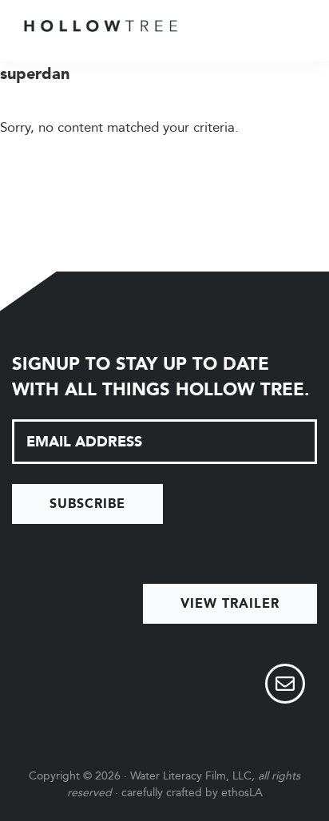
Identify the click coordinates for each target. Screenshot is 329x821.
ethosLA (242, 792)
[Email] (285, 686)
